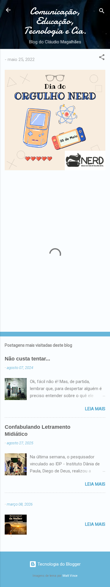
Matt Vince (69, 576)
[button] (101, 58)
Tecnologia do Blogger (58, 564)
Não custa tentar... (27, 359)
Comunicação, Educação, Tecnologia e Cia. (55, 21)
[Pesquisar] (101, 12)
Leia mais (95, 408)
